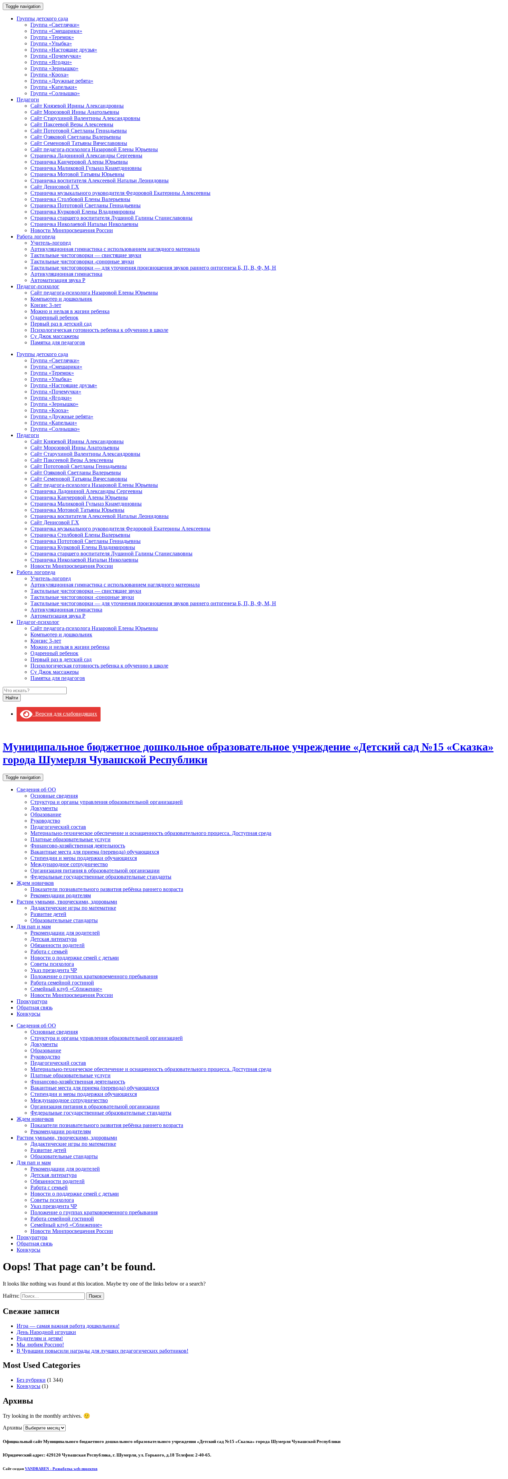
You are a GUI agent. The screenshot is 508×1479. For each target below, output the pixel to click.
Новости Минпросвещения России (71, 230)
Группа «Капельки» (53, 87)
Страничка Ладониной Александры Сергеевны (86, 155)
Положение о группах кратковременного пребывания (94, 976)
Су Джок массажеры (54, 336)
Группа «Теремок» (52, 37)
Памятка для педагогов (57, 342)
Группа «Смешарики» (56, 31)
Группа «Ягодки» (51, 62)
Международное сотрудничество (69, 864)
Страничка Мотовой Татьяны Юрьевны (77, 174)
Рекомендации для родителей (65, 933)
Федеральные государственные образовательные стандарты (100, 877)
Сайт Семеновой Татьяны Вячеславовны (78, 143)
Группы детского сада (42, 18)
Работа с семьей (49, 951)
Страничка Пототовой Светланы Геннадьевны (85, 205)
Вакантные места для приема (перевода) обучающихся (94, 852)
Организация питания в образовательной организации (95, 870)
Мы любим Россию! (40, 1345)
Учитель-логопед (50, 243)
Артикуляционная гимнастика (66, 274)
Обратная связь (35, 1007)
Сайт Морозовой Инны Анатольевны (74, 112)
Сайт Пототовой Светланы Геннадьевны (78, 131)
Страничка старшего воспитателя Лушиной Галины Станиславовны (111, 218)
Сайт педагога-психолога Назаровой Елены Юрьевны (94, 149)
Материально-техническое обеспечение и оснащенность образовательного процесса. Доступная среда (150, 833)
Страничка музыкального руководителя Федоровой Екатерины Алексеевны (120, 193)
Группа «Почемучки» (55, 56)
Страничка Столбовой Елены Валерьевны (80, 199)
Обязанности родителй (57, 945)
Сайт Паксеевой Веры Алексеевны (71, 124)
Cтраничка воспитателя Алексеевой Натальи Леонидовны (99, 180)
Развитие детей (48, 914)
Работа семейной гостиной (62, 983)
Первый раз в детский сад (61, 324)
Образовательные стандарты (64, 920)
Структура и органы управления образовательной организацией (106, 802)
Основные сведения (54, 796)
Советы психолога (52, 964)
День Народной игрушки (46, 1332)
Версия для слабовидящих (64, 714)
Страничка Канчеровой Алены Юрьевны (79, 162)
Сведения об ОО (36, 789)
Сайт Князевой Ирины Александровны (77, 106)
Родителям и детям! (40, 1338)
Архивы (12, 1428)
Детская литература (53, 939)
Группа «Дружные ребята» (61, 81)
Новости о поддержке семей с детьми (74, 958)
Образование (45, 814)
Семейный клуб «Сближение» (66, 989)
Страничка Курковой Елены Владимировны (82, 212)
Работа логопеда (36, 236)
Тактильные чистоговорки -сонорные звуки (82, 261)
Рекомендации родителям (60, 895)
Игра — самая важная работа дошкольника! (68, 1326)
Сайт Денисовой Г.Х (54, 187)
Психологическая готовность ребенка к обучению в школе (99, 330)
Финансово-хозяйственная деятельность (77, 846)
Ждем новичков (35, 883)
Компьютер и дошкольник (61, 299)
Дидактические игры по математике (73, 908)
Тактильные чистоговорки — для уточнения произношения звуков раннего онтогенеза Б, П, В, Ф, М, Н (153, 268)
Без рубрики (31, 1380)
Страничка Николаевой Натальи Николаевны (84, 224)
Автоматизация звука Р (57, 280)
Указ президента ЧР (53, 970)
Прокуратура (32, 1001)
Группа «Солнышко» (55, 93)
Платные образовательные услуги (70, 839)
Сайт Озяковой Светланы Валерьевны (75, 137)
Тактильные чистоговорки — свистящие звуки (85, 255)
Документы (44, 808)
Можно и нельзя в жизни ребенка (70, 311)
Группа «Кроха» (49, 75)
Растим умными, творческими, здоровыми (67, 902)
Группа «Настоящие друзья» (63, 50)
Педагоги (28, 99)
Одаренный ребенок (54, 317)
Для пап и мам (34, 926)
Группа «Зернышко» (54, 68)
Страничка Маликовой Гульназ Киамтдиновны (86, 168)
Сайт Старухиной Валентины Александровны (85, 118)
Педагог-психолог (38, 286)
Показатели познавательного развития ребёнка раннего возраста (106, 889)
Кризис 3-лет (45, 305)
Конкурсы (28, 1014)
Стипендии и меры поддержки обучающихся (83, 858)
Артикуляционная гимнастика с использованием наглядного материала (115, 249)
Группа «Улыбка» (51, 43)
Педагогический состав (58, 827)
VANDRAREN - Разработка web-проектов (61, 1469)
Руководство (45, 821)
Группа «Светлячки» (54, 25)
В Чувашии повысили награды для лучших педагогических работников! (102, 1351)
